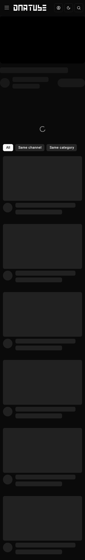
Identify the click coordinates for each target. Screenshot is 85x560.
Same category (62, 147)
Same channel (29, 147)
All (8, 147)
